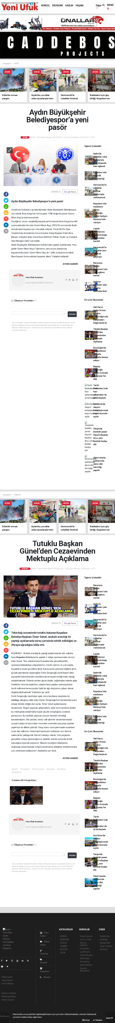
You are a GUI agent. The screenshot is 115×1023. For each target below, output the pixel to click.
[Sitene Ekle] (9, 966)
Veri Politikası (7, 983)
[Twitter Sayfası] (8, 960)
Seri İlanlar (85, 961)
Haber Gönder (7, 1000)
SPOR (16, 63)
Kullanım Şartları (8, 993)
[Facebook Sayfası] (3, 960)
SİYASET (17, 495)
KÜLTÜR (63, 949)
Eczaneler (84, 948)
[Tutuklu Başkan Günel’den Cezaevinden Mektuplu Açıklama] (41, 596)
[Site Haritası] (3, 966)
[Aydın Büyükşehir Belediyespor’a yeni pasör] (41, 165)
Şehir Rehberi (86, 965)
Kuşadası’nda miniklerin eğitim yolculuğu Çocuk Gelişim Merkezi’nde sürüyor (100, 213)
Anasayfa (7, 63)
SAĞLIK (69, 5)
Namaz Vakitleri (83, 944)
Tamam (98, 1020)
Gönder (72, 314)
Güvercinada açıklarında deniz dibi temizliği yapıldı (99, 463)
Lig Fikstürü (85, 952)
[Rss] (29, 960)
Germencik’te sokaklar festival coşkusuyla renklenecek (99, 191)
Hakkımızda (6, 977)
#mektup (61, 769)
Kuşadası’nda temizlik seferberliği (99, 175)
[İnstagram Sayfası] (13, 960)
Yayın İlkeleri (7, 980)
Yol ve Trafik (85, 939)
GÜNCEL (45, 5)
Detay (87, 1020)
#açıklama (16, 772)
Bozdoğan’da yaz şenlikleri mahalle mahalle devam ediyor (100, 354)
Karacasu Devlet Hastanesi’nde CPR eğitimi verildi (100, 269)
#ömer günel (38, 769)
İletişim (47, 977)
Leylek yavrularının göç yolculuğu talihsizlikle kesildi (100, 234)
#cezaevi (50, 769)
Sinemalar (84, 958)
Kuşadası (21, 657)
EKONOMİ (57, 5)
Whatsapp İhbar (8, 996)
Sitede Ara (105, 936)
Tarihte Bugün (86, 955)
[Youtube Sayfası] (18, 960)
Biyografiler (105, 943)
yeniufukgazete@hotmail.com (39, 282)
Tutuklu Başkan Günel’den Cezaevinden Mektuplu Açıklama (100, 335)
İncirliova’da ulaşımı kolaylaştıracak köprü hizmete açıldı (100, 410)
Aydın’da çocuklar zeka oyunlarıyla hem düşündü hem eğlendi (100, 159)
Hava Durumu (86, 936)
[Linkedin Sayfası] (24, 960)
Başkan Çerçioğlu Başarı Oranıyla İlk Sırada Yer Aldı (100, 372)
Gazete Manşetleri (85, 969)
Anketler (104, 939)
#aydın (15, 769)
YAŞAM (79, 5)
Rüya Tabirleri (106, 946)
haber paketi (6, 1019)
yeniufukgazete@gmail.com (38, 827)
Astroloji (103, 949)
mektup (15, 700)
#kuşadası (25, 769)
